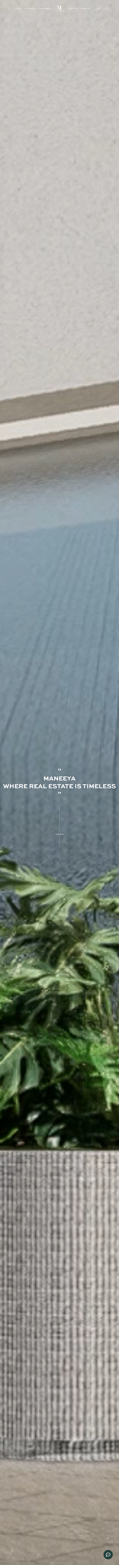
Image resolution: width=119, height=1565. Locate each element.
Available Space (45, 8)
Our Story (18, 8)
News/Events (73, 8)
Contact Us (85, 8)
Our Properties (30, 8)
